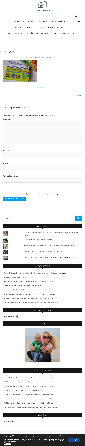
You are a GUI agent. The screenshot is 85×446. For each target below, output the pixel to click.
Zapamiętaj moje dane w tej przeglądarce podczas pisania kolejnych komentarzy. (30, 194)
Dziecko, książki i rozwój (52, 27)
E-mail (6, 163)
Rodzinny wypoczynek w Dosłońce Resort (38, 239)
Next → (79, 95)
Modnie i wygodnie (24, 27)
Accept (74, 440)
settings (7, 444)
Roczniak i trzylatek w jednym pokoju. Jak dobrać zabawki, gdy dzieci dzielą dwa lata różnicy (35, 273)
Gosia (29, 57)
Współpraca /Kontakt (38, 33)
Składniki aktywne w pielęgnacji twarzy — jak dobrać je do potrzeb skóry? (49, 245)
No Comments (53, 57)
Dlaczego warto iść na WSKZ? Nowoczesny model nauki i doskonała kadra (49, 257)
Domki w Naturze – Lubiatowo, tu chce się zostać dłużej (43, 251)
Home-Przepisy (58, 21)
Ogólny (41, 21)
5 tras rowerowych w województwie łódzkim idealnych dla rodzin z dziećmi (29, 294)
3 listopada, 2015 (39, 57)
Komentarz (7, 119)
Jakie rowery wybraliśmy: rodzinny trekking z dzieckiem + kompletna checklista (31, 302)
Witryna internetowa (10, 176)
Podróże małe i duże (24, 21)
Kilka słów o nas (15, 33)
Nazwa (6, 151)
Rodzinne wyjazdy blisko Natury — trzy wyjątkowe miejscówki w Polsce (28, 298)
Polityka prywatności (64, 33)
